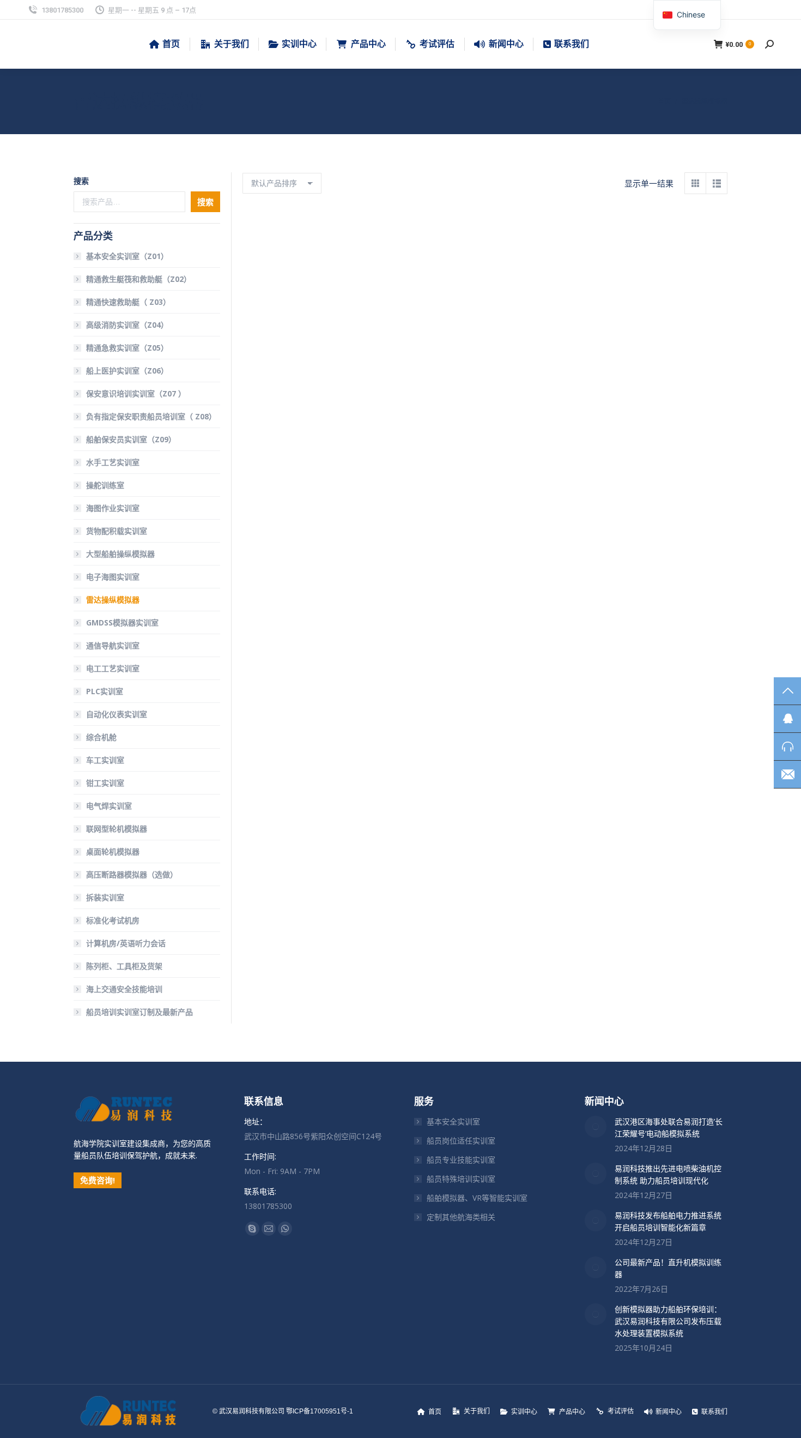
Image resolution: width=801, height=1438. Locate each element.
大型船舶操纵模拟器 (120, 554)
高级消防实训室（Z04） (127, 325)
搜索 (81, 181)
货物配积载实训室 (116, 531)
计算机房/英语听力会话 (126, 943)
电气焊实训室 (109, 806)
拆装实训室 (105, 897)
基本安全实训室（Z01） (127, 256)
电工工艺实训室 (112, 668)
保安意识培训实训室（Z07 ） (136, 393)
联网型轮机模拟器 (116, 828)
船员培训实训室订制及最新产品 (139, 1012)
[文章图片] (595, 1127)
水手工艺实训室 (112, 462)
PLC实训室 (104, 691)
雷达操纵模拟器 (299, 338)
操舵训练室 (105, 485)
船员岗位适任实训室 (461, 1140)
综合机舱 (101, 737)
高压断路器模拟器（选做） (132, 874)
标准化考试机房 (112, 920)
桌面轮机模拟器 (112, 851)
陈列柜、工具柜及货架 (124, 966)
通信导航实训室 (112, 645)
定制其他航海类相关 (461, 1217)
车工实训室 (105, 760)
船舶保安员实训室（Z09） (131, 439)
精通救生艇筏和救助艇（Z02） (138, 279)
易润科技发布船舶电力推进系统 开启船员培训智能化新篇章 (668, 1221)
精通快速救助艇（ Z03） (128, 302)
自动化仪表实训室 (116, 714)
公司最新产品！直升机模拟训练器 (668, 1268)
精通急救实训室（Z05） (127, 347)
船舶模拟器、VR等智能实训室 (477, 1198)
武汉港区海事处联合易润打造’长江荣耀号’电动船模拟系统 (669, 1127)
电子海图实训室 (112, 576)
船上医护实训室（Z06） (127, 370)
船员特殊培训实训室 (461, 1179)
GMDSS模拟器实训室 (122, 622)
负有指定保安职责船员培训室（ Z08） (151, 416)
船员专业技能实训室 (461, 1159)
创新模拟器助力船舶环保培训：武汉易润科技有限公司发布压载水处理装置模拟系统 (668, 1321)
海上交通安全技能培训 (124, 989)
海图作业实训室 (112, 508)
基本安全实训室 (453, 1121)
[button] (341, 309)
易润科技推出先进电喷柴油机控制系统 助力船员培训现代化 (668, 1174)
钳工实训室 (105, 783)
